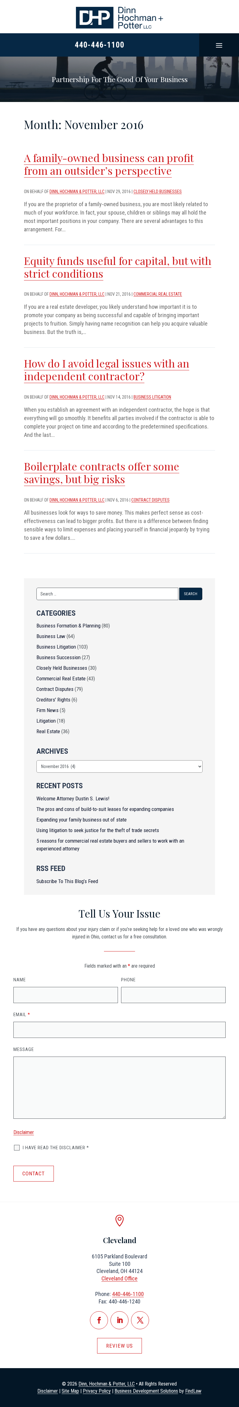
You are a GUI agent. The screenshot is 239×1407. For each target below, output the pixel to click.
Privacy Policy (97, 1391)
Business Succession (58, 657)
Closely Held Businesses (158, 191)
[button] (219, 45)
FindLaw (193, 1391)
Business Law (50, 636)
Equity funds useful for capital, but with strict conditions (117, 266)
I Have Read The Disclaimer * (56, 1147)
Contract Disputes (150, 500)
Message (23, 1049)
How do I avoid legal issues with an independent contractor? (106, 369)
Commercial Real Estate (158, 294)
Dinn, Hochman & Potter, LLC (77, 191)
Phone (128, 980)
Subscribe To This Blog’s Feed (67, 881)
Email (21, 1014)
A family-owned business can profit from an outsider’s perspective (109, 164)
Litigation (46, 721)
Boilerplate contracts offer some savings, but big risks (101, 472)
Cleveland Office (119, 1278)
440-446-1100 (99, 44)
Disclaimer (23, 1132)
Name (19, 980)
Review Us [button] (119, 1346)
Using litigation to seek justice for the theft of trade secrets (97, 830)
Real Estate (48, 731)
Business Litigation (152, 397)
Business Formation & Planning (68, 626)
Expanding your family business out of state (81, 820)
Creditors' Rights (53, 700)
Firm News (47, 710)
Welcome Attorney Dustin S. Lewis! (73, 798)
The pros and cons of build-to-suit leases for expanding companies (105, 809)
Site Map (70, 1391)
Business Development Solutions (146, 1391)
